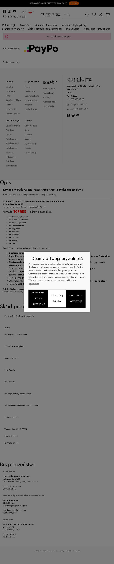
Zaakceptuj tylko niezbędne (38, 298)
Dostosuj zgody (57, 298)
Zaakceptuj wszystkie (76, 298)
